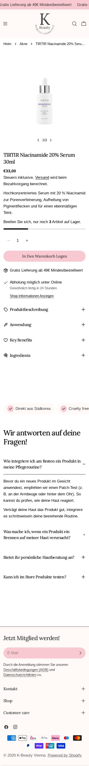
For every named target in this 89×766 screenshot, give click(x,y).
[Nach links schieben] (38, 140)
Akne (23, 44)
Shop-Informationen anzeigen (32, 296)
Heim (7, 44)
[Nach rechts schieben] (50, 140)
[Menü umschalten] (5, 23)
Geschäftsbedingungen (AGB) (25, 670)
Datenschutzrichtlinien (19, 675)
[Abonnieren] (80, 653)
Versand (42, 177)
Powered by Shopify (65, 755)
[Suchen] (74, 23)
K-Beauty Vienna (31, 755)
